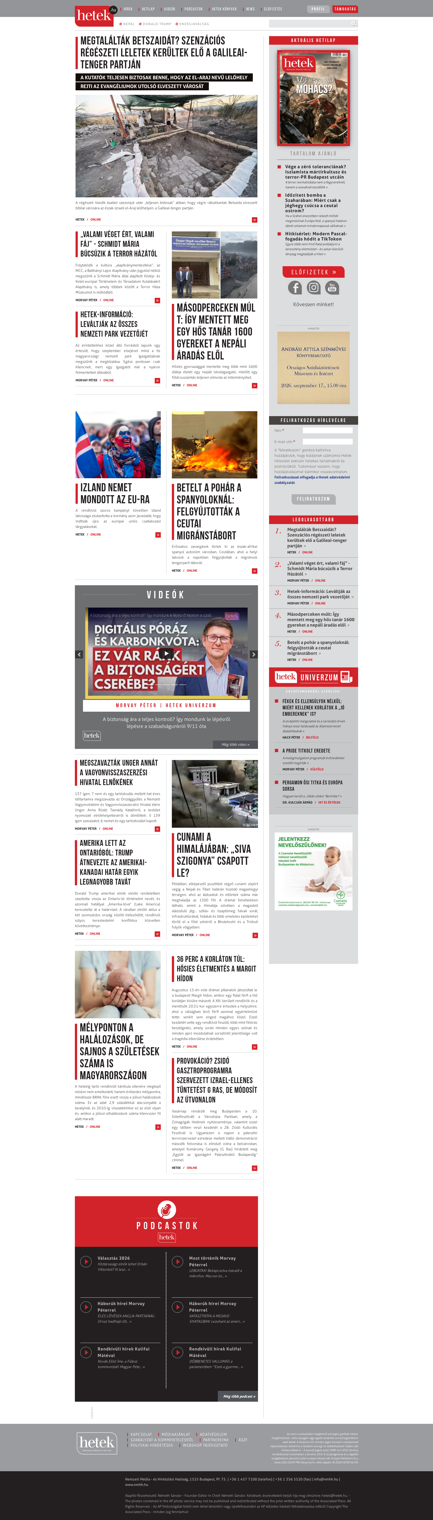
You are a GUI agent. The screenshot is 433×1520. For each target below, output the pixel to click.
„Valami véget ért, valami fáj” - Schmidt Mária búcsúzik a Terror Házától (319, 568)
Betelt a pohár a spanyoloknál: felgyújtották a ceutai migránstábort (318, 648)
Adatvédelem (213, 1434)
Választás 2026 (114, 1258)
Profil (318, 9)
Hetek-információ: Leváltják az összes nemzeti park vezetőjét (320, 594)
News (250, 9)
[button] (79, 654)
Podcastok (194, 9)
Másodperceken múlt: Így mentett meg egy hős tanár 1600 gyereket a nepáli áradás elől (321, 619)
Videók (169, 9)
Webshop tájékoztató (205, 1445)
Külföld (317, 769)
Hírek (128, 9)
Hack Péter (291, 737)
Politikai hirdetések (152, 1445)
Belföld (312, 737)
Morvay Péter (86, 300)
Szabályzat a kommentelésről (162, 1440)
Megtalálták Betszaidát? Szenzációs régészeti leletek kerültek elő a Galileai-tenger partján (317, 537)
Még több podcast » (239, 1396)
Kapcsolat (141, 1434)
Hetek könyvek (224, 9)
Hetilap (148, 9)
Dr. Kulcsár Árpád (298, 802)
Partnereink (216, 1440)
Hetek (80, 219)
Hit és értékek (329, 802)
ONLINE (95, 219)
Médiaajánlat (176, 1434)
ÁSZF (243, 1440)
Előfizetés (273, 9)
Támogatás (346, 9)
